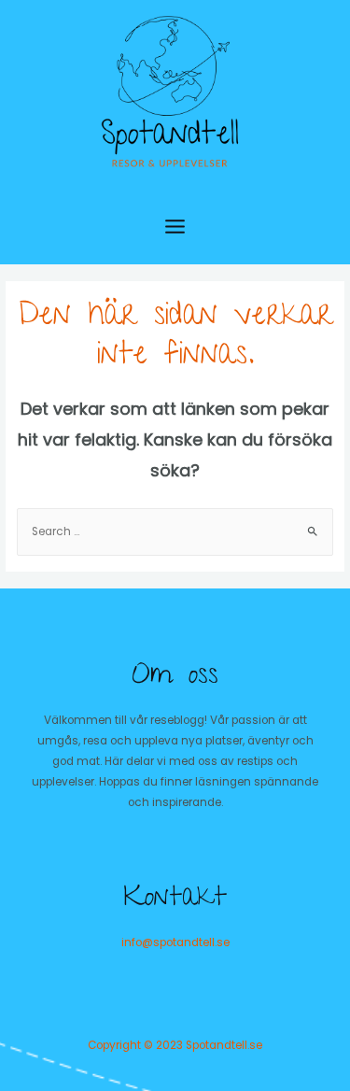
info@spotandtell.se (175, 942)
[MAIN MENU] (175, 226)
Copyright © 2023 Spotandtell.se (175, 1045)
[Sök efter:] (175, 531)
